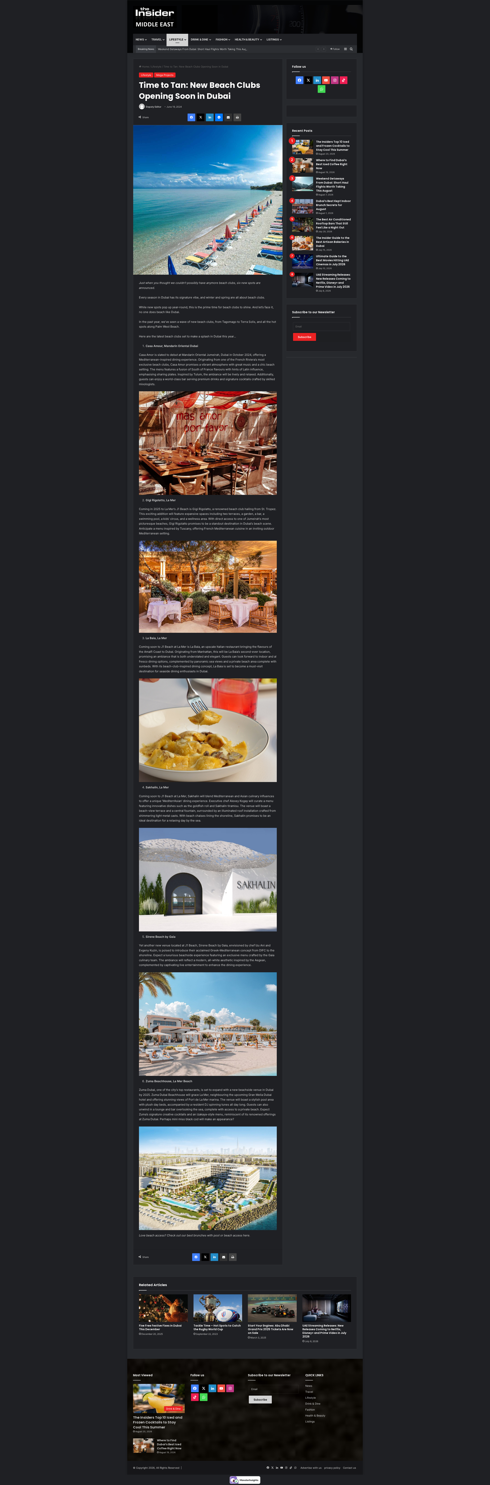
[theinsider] (155, 17)
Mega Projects (164, 75)
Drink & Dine (199, 39)
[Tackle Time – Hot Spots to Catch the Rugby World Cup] (218, 1308)
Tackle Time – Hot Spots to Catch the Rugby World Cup (217, 1327)
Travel (156, 39)
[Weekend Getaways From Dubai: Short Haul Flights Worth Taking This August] (302, 184)
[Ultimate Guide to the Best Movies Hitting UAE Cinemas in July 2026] (302, 261)
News (140, 39)
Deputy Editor (153, 106)
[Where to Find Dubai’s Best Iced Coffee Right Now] (302, 165)
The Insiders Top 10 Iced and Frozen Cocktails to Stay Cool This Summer (333, 146)
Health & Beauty (247, 39)
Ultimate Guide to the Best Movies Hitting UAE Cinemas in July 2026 (332, 260)
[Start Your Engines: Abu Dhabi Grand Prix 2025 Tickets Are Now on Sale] (272, 1308)
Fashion (221, 39)
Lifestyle (176, 39)
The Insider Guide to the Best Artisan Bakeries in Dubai (333, 242)
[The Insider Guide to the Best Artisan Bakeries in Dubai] (302, 243)
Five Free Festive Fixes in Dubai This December (160, 1327)
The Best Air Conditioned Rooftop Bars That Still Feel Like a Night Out (333, 223)
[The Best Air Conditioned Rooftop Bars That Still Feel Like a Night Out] (302, 225)
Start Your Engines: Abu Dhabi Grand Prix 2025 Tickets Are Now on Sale (270, 1329)
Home (145, 66)
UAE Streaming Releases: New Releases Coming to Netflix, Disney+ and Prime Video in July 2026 (333, 281)
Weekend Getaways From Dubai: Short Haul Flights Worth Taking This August (332, 185)
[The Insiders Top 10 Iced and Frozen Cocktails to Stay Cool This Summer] (302, 147)
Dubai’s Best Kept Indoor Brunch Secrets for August (189, 49)
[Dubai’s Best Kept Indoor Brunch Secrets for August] (302, 206)
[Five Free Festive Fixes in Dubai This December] (163, 1308)
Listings (273, 39)
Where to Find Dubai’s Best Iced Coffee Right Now (331, 164)
